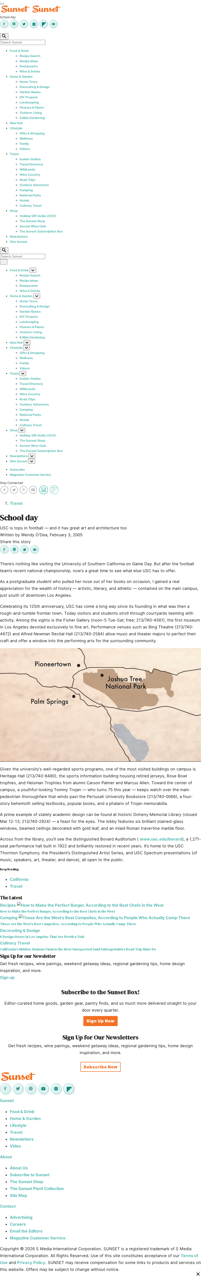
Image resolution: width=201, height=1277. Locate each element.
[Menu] (2, 3)
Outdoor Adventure (34, 185)
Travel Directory (31, 164)
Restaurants (29, 66)
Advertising (21, 1217)
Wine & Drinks (30, 71)
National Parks (30, 195)
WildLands (27, 169)
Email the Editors (26, 1231)
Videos (25, 149)
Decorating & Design (35, 87)
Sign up (7, 977)
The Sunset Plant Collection (37, 1188)
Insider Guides (30, 159)
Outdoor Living (31, 113)
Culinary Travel (30, 205)
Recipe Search (30, 56)
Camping (26, 190)
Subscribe (17, 469)
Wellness (26, 138)
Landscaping (29, 102)
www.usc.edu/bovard (161, 839)
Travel (14, 154)
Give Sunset (18, 242)
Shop (14, 211)
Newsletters (19, 236)
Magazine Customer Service (30, 475)
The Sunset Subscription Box (41, 231)
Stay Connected (11, 483)
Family (24, 143)
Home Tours (29, 82)
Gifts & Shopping (32, 133)
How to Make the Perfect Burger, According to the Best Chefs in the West (57, 911)
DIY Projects (29, 97)
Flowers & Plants (32, 107)
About (6, 1156)
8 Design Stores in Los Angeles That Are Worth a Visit (42, 936)
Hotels (24, 200)
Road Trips (27, 180)
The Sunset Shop (32, 221)
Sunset (7, 1100)
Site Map (18, 1195)
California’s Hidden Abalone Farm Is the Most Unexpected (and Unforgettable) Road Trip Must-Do (78, 949)
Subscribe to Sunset (29, 1174)
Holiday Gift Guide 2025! (38, 216)
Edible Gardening (32, 118)
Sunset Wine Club (33, 226)
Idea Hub (16, 123)
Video (15, 1146)
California (19, 879)
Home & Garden (21, 76)
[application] (100, 704)
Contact (8, 1206)
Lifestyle (16, 128)
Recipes (8, 905)
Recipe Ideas (29, 61)
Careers (18, 1224)
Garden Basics (30, 92)
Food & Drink (19, 51)
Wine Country (30, 174)
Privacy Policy (31, 1262)
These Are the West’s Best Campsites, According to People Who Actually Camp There (68, 924)
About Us (19, 1167)
